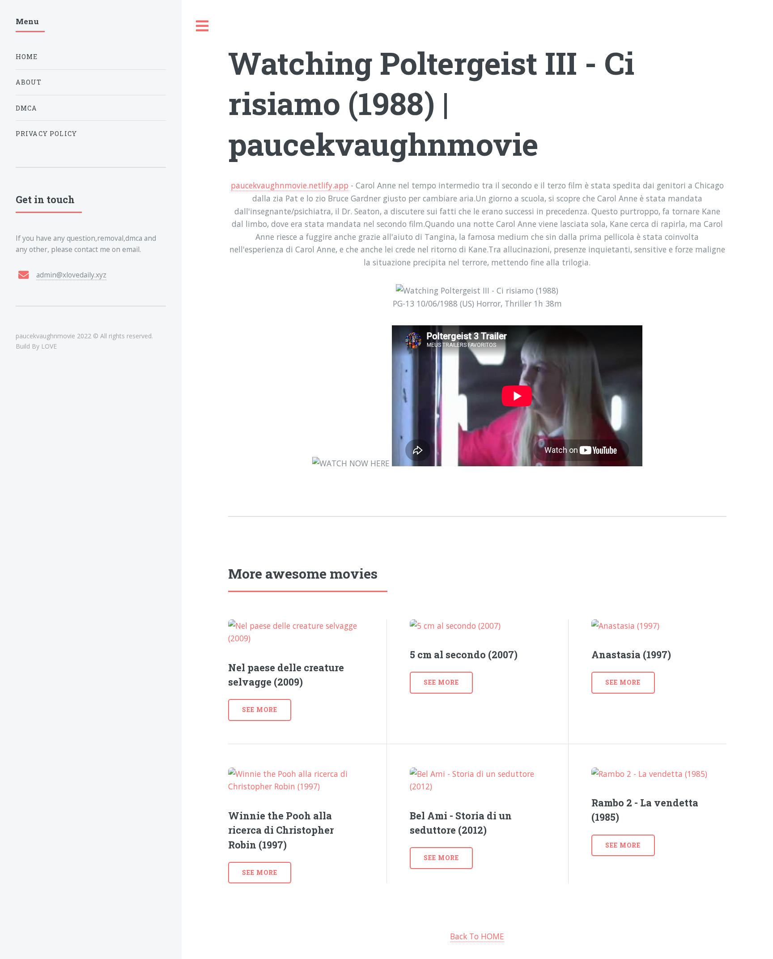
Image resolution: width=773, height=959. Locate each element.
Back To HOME (477, 936)
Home (27, 56)
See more (259, 709)
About (29, 82)
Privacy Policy (46, 133)
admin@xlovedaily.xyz (71, 275)
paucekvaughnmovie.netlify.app (289, 185)
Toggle (203, 26)
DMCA (27, 108)
